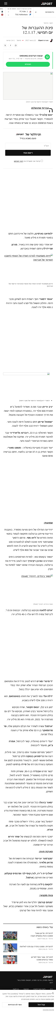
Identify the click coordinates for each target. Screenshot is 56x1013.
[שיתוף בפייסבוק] (10, 45)
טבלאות (16, 989)
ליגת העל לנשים (39, 989)
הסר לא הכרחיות (15, 1005)
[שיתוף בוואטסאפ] (16, 45)
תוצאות (26, 989)
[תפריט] (5, 3)
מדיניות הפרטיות (48, 1010)
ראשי (51, 23)
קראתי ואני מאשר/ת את (27, 161)
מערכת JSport (43, 40)
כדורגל (46, 23)
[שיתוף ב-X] (5, 45)
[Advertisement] (28, 200)
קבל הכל (41, 1005)
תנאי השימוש (18, 161)
